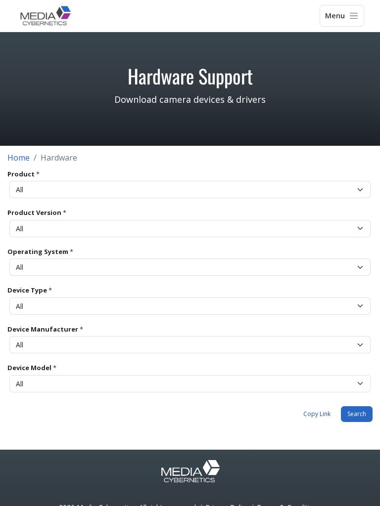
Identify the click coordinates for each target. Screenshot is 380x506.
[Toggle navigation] (342, 16)
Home (18, 157)
